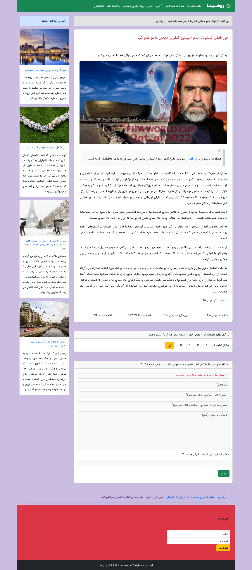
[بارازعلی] (219, 5)
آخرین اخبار (155, 6)
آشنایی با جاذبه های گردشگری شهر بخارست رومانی (48, 344)
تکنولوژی (99, 6)
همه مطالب (194, 6)
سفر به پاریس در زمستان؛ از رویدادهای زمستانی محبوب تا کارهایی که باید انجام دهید (45, 245)
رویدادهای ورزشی (134, 6)
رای (170, 345)
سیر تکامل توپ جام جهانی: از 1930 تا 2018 (44, 148)
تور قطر (193, 158)
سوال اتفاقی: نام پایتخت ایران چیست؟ (205, 454)
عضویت (223, 547)
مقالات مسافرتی (174, 6)
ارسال (223, 473)
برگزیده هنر (113, 6)
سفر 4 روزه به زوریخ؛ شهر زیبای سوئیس (45, 70)
